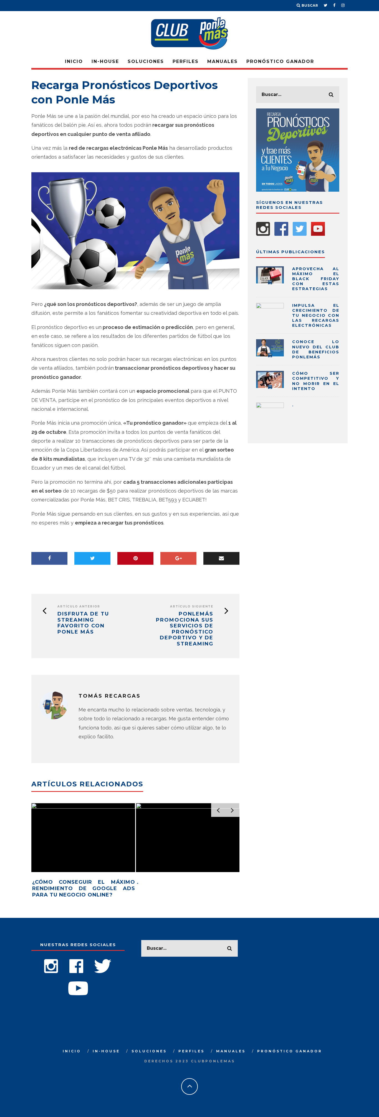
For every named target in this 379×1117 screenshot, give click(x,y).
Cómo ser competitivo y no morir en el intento (315, 381)
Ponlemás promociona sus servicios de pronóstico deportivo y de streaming (184, 629)
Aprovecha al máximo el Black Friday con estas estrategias (315, 279)
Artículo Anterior (78, 606)
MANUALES (222, 61)
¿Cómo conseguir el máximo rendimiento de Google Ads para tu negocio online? (83, 888)
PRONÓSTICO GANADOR (280, 61)
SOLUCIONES (146, 61)
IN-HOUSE (105, 61)
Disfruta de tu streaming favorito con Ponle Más (83, 623)
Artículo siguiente (191, 606)
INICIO (74, 61)
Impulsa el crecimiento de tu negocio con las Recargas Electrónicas (315, 315)
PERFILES (186, 61)
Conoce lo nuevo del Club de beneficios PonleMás (315, 349)
